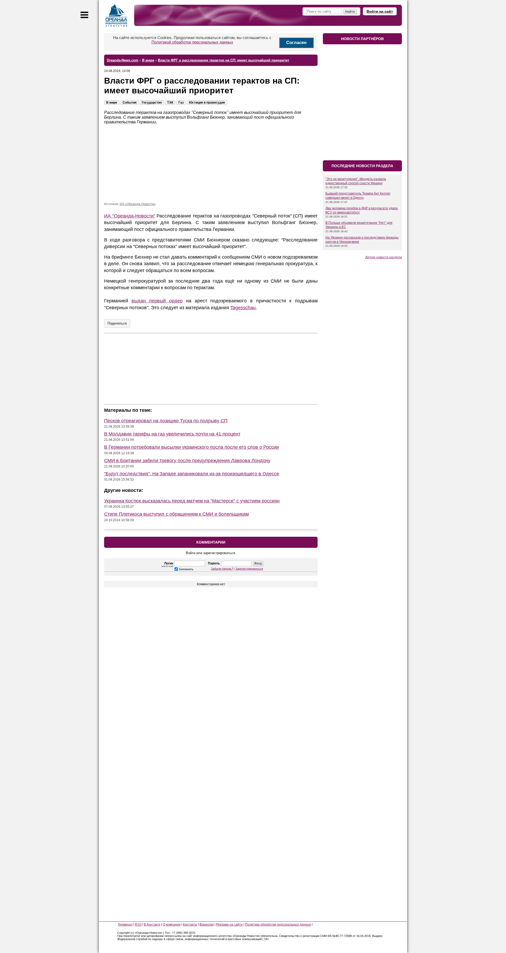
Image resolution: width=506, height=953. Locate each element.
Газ (181, 102)
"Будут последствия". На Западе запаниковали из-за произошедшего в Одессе (191, 473)
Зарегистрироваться (249, 568)
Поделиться (117, 323)
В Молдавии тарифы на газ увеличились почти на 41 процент (172, 434)
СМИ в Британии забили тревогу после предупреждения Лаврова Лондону (187, 460)
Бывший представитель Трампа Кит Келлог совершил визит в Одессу (357, 196)
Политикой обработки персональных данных (192, 42)
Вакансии (207, 924)
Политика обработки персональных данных (278, 924)
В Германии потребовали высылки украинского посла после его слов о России (191, 447)
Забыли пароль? (222, 568)
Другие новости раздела (383, 257)
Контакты (190, 924)
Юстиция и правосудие (207, 102)
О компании (172, 924)
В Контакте (152, 924)
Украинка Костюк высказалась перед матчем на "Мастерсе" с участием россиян (192, 501)
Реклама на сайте (229, 924)
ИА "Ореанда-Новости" (129, 216)
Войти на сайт (380, 11)
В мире (111, 102)
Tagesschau (243, 307)
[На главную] (116, 15)
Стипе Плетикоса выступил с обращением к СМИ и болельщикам (176, 514)
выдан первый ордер (157, 300)
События (130, 102)
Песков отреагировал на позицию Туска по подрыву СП (165, 420)
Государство (152, 102)
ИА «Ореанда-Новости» (138, 204)
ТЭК (170, 102)
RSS (138, 924)
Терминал (125, 924)
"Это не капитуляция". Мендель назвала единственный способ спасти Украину (355, 181)
